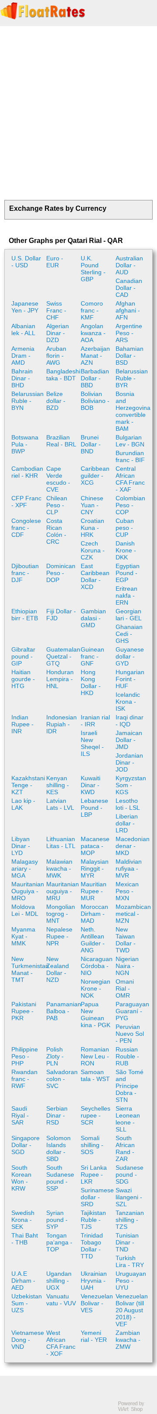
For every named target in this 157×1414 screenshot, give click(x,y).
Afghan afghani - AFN (128, 310)
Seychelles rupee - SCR (95, 1115)
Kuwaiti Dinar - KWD (90, 785)
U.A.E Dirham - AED (23, 1280)
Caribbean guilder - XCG (95, 475)
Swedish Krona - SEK (22, 1219)
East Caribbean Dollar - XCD (95, 576)
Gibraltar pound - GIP (23, 656)
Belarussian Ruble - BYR (132, 378)
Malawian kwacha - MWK (59, 868)
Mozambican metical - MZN (132, 913)
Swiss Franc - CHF (56, 310)
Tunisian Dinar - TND (127, 1242)
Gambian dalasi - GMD (93, 618)
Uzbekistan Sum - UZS (26, 1303)
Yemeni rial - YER (94, 1336)
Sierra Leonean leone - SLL (128, 1119)
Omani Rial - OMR (125, 988)
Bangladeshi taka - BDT (62, 375)
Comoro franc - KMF (92, 310)
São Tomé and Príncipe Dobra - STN (129, 1085)
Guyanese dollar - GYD (130, 656)
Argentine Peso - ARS (129, 333)
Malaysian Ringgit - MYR (95, 868)
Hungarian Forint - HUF (130, 679)
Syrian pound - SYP (57, 1219)
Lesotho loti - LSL (128, 804)
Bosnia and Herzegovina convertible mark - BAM (132, 411)
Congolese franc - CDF (26, 527)
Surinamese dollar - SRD (97, 1197)
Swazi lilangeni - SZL (129, 1197)
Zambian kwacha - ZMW (128, 1339)
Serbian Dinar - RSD (57, 1115)
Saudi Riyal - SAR (20, 1115)
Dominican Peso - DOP (60, 572)
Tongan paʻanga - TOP (59, 1242)
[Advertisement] (78, 113)
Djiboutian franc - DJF (25, 572)
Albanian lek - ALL (23, 329)
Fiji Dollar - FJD (61, 615)
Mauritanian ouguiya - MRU (62, 891)
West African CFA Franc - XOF (60, 1343)
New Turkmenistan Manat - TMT (27, 969)
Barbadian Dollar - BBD (95, 378)
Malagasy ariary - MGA (24, 868)
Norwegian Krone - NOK (95, 988)
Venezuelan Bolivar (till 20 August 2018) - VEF (132, 1310)
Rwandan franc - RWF (24, 1078)
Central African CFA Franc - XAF (130, 479)
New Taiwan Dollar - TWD (126, 940)
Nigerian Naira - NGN (127, 965)
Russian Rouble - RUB (127, 1056)
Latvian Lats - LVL (60, 804)
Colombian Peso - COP (130, 505)
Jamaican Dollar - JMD (129, 739)
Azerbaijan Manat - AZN (95, 355)
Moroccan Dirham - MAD (94, 913)
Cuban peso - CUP (125, 527)
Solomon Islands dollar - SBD (58, 1148)
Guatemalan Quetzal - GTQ (62, 656)
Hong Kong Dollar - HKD (91, 682)
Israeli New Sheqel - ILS (92, 743)
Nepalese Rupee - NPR (59, 936)
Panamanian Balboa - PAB (62, 1011)
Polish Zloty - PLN (55, 1056)
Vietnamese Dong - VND (27, 1339)
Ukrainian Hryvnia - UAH (94, 1280)
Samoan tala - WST (95, 1075)
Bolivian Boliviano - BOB (95, 400)
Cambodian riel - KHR (27, 472)
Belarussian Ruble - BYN (27, 400)
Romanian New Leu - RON (95, 1056)
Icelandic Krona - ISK (128, 701)
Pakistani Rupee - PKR (23, 1011)
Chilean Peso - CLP (56, 505)
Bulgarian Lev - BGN (130, 441)
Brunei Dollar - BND (91, 444)
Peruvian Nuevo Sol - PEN (130, 1033)
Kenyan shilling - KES (57, 785)
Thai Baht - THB (24, 1239)
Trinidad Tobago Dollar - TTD (92, 1246)
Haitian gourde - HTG (23, 679)
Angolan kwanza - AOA (93, 333)
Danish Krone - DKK (126, 550)
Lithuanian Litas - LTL (60, 842)
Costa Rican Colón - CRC (56, 531)
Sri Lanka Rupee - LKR (94, 1174)
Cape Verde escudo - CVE (58, 479)
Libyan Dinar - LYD (20, 845)
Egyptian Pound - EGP (128, 572)
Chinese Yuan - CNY (92, 505)
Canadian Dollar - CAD (129, 287)
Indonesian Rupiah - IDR (61, 724)
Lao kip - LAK (23, 804)
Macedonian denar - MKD (132, 845)
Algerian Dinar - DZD (57, 333)
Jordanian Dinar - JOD (129, 762)
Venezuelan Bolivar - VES (97, 1303)
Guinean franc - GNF (92, 656)
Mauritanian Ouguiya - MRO (27, 891)
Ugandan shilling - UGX (59, 1280)
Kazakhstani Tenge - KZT (27, 785)
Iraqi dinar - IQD (129, 721)
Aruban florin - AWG (56, 355)
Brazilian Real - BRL (61, 441)
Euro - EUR (54, 262)
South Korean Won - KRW (21, 1178)
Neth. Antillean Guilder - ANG (93, 940)
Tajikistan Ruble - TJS (93, 1219)
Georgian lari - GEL (129, 615)
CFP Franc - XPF (26, 502)
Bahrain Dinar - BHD (22, 378)
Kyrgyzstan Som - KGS (131, 785)
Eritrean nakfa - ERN (126, 595)
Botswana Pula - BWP (24, 444)
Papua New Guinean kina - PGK (95, 1014)
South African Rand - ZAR (125, 1148)
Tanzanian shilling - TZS (130, 1219)
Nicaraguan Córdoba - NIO (97, 965)
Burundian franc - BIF (130, 456)
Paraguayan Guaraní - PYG (132, 1011)
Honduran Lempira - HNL (60, 679)
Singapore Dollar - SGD (25, 1145)
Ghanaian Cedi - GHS (129, 633)
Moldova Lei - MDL (24, 910)
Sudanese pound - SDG (129, 1174)
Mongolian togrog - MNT (60, 913)
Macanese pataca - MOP (95, 845)
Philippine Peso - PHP (24, 1056)
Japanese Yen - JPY (24, 307)
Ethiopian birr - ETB (24, 615)
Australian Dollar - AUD (129, 265)
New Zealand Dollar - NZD (57, 969)
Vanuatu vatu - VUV (61, 1300)
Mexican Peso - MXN (127, 891)
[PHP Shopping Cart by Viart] (135, 1410)
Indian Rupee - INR (22, 724)
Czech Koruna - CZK (93, 550)
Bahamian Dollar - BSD (129, 355)
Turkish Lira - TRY (130, 1261)
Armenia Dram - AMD (22, 355)
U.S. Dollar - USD (26, 262)
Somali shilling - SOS (92, 1145)
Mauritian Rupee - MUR (93, 891)
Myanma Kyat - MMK (23, 936)
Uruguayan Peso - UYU (131, 1280)
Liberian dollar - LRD (127, 823)
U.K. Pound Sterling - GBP (93, 269)
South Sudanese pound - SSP (60, 1178)
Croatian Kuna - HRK (92, 527)
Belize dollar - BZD (55, 400)
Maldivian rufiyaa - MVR (129, 868)
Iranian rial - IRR (95, 721)
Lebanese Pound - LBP (94, 807)
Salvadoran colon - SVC (62, 1078)
